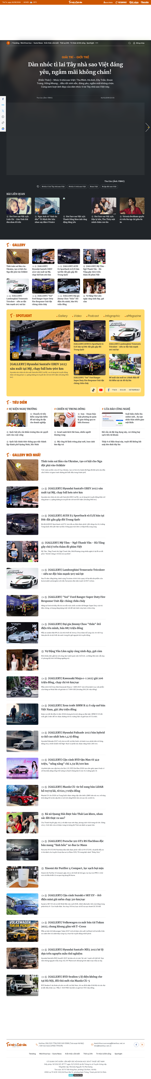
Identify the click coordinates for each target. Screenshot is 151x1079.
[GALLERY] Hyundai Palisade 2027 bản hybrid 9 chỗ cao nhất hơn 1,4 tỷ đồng (73, 734)
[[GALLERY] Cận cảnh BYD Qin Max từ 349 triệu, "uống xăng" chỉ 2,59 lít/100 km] (22, 768)
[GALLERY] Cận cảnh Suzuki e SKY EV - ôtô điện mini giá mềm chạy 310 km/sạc (71, 897)
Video (78, 316)
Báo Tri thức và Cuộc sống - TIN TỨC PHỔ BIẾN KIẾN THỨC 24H (75, 2)
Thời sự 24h (64, 43)
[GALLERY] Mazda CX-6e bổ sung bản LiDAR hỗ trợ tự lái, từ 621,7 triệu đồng (72, 788)
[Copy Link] (3, 123)
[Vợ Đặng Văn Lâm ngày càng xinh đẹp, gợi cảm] (94, 286)
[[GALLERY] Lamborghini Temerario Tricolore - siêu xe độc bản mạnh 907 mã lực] (17, 286)
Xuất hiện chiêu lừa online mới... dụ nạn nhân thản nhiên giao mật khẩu (134, 418)
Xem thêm (96, 43)
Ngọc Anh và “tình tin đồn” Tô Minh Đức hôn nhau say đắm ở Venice (46, 219)
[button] (148, 127)
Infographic (112, 316)
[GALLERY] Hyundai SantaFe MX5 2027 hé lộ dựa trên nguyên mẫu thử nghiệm (72, 951)
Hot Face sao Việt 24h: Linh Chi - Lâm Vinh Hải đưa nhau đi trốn (17, 219)
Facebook (136, 1044)
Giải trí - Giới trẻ (75, 57)
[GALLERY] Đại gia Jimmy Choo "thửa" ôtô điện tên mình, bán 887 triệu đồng (68, 300)
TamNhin (145, 2)
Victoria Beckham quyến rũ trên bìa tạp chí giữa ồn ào (132, 219)
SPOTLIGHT (24, 315)
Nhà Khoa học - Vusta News (32, 43)
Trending (15, 43)
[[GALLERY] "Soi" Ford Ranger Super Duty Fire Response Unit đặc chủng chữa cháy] (43, 286)
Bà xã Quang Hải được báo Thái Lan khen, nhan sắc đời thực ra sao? (72, 816)
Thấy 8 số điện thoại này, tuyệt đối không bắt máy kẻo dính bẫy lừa (121, 443)
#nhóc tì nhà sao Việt (77, 186)
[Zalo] (3, 105)
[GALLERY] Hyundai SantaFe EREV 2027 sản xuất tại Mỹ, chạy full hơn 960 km (42, 270)
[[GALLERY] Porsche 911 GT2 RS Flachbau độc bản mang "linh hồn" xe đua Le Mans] (22, 849)
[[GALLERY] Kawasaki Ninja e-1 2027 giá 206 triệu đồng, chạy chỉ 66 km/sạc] (22, 687)
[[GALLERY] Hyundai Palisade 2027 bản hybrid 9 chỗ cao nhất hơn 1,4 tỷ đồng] (22, 741)
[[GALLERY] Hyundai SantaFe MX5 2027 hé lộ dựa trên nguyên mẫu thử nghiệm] (22, 958)
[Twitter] (3, 111)
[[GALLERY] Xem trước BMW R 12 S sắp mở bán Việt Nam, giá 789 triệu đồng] (22, 714)
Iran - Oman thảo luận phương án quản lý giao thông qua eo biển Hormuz (87, 418)
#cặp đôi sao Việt (109, 186)
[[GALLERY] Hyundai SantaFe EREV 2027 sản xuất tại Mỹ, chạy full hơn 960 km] (43, 256)
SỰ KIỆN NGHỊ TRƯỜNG (22, 408)
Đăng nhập (140, 43)
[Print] (3, 117)
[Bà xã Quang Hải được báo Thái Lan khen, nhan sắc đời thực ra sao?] (22, 822)
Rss (142, 1044)
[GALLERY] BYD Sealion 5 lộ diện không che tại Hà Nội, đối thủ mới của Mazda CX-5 (71, 978)
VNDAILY (121, 2)
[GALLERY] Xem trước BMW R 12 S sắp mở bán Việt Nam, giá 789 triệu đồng (73, 707)
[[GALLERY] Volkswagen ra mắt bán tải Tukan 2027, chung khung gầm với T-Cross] (22, 931)
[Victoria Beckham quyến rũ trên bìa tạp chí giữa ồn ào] (132, 206)
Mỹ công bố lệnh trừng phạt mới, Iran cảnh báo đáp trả (74, 443)
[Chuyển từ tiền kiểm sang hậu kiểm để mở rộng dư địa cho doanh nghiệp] (17, 420)
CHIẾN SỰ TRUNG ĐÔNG (70, 408)
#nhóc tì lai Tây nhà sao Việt (53, 186)
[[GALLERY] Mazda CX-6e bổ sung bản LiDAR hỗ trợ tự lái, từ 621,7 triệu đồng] (22, 795)
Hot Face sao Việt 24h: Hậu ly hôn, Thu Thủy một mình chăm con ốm (103, 219)
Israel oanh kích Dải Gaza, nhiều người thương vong (72, 433)
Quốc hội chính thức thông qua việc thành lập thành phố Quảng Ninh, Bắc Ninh (26, 443)
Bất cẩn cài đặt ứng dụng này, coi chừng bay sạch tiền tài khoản (121, 433)
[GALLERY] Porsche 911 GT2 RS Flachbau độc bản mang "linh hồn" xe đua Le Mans (72, 843)
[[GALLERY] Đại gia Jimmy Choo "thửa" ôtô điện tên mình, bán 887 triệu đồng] (69, 286)
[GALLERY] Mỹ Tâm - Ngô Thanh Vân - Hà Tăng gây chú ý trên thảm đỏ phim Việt (94, 270)
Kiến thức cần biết (51, 43)
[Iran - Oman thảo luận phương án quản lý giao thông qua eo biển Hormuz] (64, 420)
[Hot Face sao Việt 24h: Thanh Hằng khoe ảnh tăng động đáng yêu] (75, 206)
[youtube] (101, 390)
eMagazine (133, 316)
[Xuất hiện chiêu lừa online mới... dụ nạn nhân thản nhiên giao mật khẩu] (112, 420)
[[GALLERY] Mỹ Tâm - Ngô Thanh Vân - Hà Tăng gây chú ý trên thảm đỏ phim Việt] (94, 256)
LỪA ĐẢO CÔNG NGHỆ (117, 408)
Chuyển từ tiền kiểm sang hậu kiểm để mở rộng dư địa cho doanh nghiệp (39, 418)
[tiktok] (93, 390)
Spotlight (90, 43)
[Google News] (3, 129)
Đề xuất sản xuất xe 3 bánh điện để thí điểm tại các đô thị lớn (124, 379)
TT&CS (114, 390)
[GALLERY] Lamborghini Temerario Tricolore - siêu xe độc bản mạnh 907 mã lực (17, 300)
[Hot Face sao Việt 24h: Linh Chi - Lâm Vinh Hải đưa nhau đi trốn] (18, 206)
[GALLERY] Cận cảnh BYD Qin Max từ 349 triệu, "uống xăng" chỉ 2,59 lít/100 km (70, 761)
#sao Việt (94, 186)
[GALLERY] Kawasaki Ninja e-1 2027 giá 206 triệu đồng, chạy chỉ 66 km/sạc (72, 680)
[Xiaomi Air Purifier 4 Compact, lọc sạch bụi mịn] (22, 877)
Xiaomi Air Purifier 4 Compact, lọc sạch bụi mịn (74, 868)
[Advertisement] (75, 22)
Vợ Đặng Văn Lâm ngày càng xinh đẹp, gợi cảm (93, 299)
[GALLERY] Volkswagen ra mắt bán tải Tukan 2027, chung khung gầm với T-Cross (72, 924)
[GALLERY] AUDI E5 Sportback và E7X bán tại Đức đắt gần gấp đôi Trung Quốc (68, 270)
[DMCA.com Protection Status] (75, 1075)
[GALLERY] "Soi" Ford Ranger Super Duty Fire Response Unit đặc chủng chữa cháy (42, 300)
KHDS (108, 2)
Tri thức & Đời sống (77, 43)
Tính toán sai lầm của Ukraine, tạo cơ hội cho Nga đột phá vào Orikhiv (17, 269)
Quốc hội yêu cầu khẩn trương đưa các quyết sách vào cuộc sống (27, 433)
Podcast (93, 316)
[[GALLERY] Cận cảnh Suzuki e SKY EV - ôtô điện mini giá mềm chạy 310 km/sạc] (22, 904)
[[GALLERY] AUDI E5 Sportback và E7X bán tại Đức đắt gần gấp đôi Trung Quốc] (69, 256)
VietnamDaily (134, 390)
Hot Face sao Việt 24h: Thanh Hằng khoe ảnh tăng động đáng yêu (75, 219)
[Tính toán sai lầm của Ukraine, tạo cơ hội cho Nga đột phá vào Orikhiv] (17, 256)
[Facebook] (3, 99)
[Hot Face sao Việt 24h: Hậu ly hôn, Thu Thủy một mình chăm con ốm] (103, 206)
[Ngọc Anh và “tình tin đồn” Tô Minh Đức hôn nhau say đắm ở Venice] (47, 206)
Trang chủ (8, 43)
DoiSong (134, 2)
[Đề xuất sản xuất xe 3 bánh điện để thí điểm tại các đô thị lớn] (125, 364)
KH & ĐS (123, 390)
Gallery (63, 316)
